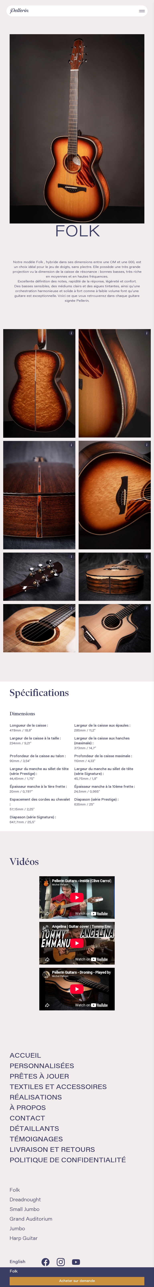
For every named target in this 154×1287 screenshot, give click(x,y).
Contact (27, 1119)
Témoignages (36, 1140)
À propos (28, 1108)
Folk (15, 1190)
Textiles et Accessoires (58, 1087)
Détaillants (34, 1129)
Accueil (25, 1056)
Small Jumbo (25, 1209)
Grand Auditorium (31, 1219)
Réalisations (36, 1098)
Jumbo (17, 1229)
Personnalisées (42, 1066)
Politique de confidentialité (68, 1160)
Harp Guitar (24, 1238)
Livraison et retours (52, 1150)
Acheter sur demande (77, 1281)
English (17, 1262)
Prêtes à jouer (39, 1077)
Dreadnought (25, 1200)
